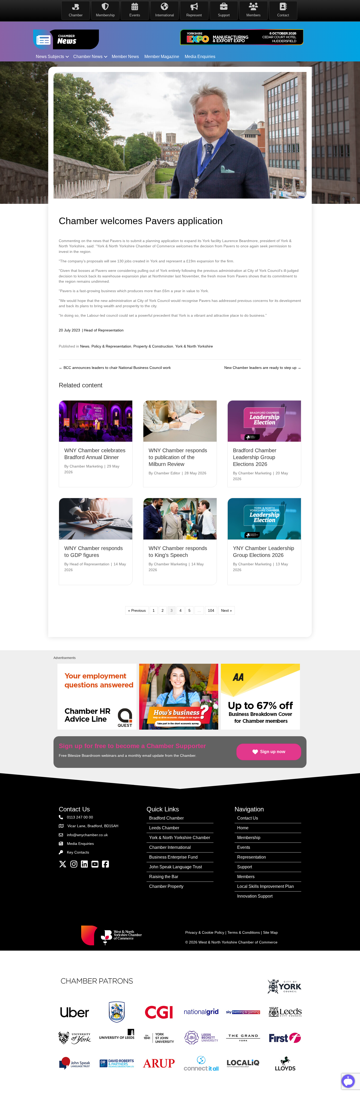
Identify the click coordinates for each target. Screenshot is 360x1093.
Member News (125, 56)
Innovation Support (255, 896)
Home (243, 828)
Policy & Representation (111, 346)
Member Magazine (161, 56)
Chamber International (170, 847)
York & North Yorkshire (194, 346)
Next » (226, 610)
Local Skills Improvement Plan (265, 886)
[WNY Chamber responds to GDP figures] (95, 518)
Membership (248, 837)
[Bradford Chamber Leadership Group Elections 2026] (264, 421)
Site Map (270, 932)
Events (243, 847)
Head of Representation (104, 330)
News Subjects (50, 56)
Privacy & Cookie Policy (204, 932)
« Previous (137, 610)
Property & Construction (153, 346)
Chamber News (88, 56)
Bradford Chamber (166, 818)
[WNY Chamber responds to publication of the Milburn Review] (180, 421)
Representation (251, 857)
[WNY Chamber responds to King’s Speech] (180, 518)
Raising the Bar (163, 876)
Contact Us (247, 818)
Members (246, 876)
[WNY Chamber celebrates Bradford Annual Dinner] (95, 421)
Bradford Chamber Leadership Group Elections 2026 (254, 457)
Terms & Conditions (243, 932)
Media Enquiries (200, 56)
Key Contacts (78, 852)
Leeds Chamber (164, 828)
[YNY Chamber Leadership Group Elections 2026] (264, 518)
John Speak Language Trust (175, 867)
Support (244, 867)
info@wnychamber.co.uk (87, 835)
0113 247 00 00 (80, 817)
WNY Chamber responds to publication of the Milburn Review (178, 457)
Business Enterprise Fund (173, 857)
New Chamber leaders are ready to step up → (262, 367)
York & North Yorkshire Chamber (179, 837)
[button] (67, 56)
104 (211, 610)
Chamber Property (166, 886)
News (84, 346)
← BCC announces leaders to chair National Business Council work (115, 367)
